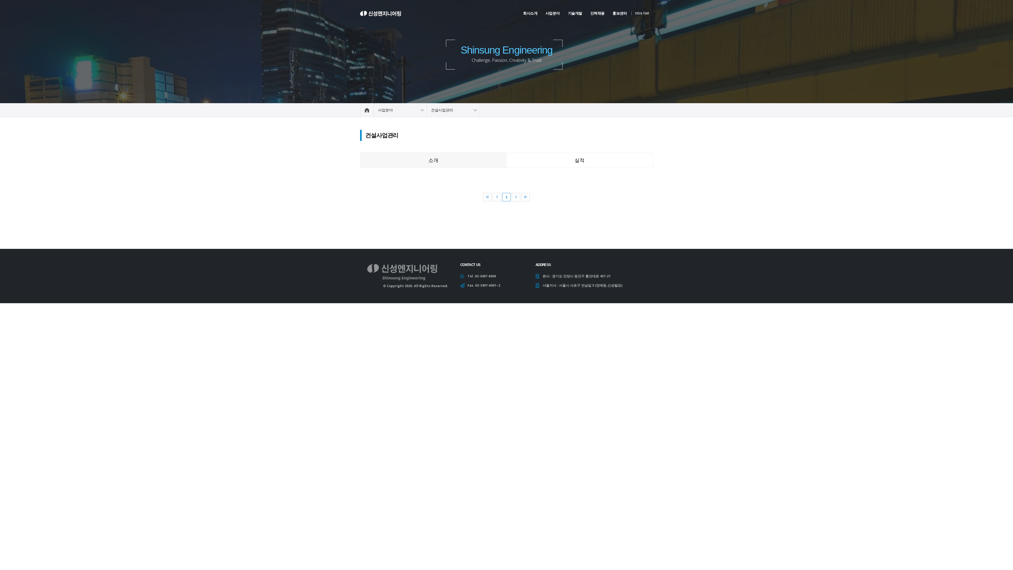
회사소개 (530, 13)
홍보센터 (620, 13)
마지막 (525, 197)
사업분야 (553, 13)
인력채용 (597, 13)
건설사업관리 (442, 109)
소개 (433, 160)
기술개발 (575, 13)
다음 (516, 197)
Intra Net (642, 13)
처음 (487, 197)
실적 (580, 160)
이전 (497, 197)
